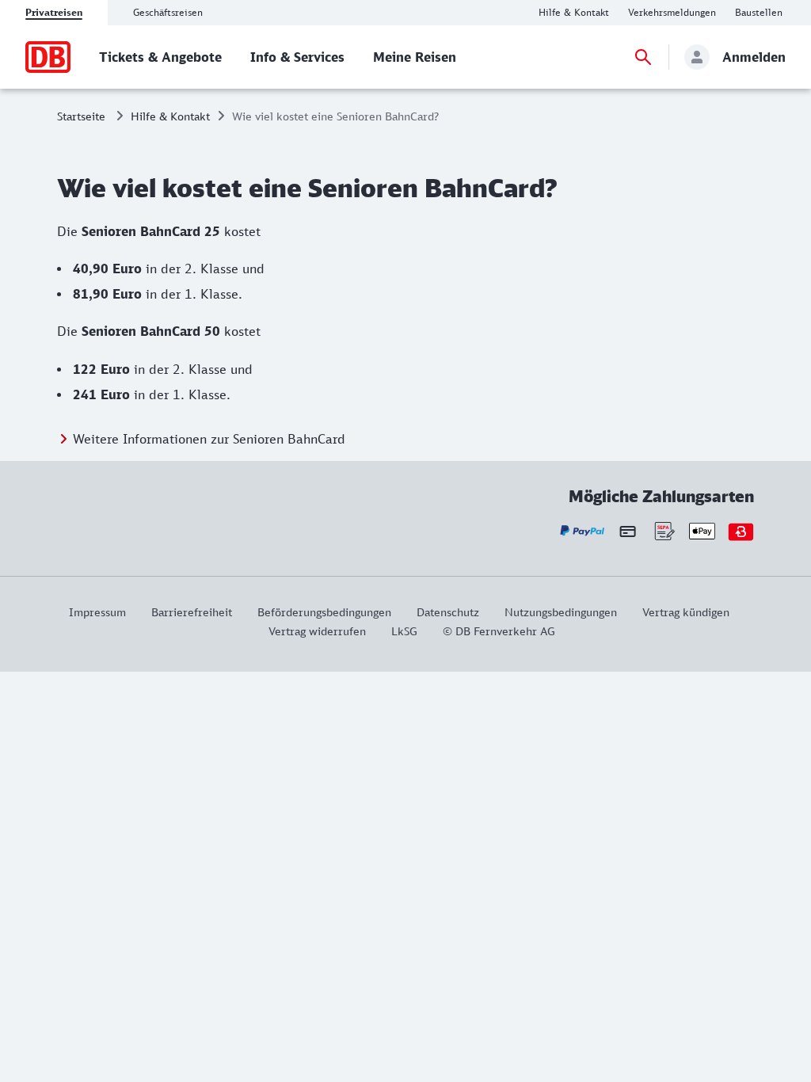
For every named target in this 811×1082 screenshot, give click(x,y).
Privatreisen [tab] (53, 12)
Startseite (81, 116)
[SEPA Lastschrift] (663, 531)
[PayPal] (582, 531)
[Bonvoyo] (741, 531)
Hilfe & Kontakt (170, 116)
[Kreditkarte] (628, 530)
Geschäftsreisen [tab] (168, 12)
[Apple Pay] (702, 531)
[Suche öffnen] (643, 57)
